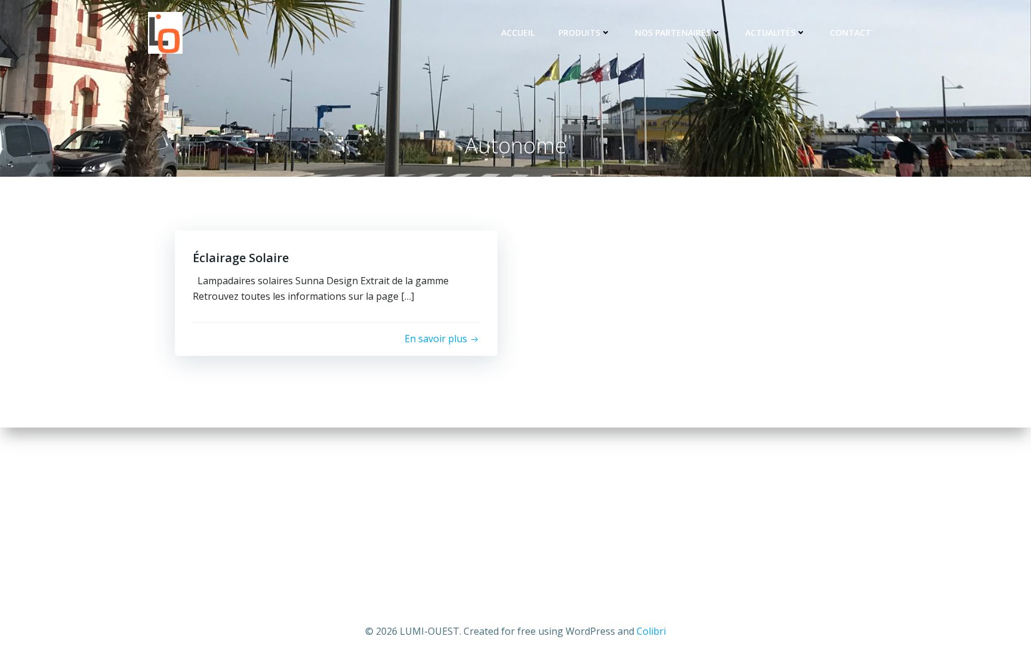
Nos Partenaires (673, 32)
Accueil (518, 32)
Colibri (651, 631)
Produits (579, 32)
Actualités (770, 32)
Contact (850, 32)
